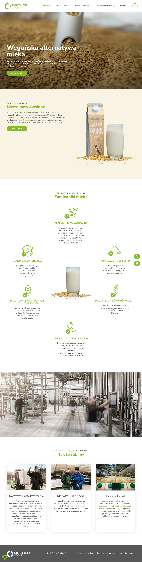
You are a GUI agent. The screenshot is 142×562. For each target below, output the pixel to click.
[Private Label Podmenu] (70, 6)
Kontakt (122, 6)
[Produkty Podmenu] (52, 6)
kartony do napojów (123, 506)
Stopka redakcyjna (85, 553)
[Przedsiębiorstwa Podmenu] (91, 6)
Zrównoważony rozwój (105, 6)
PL (135, 6)
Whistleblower (126, 553)
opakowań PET (105, 506)
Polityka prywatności (106, 553)
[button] (5, 557)
